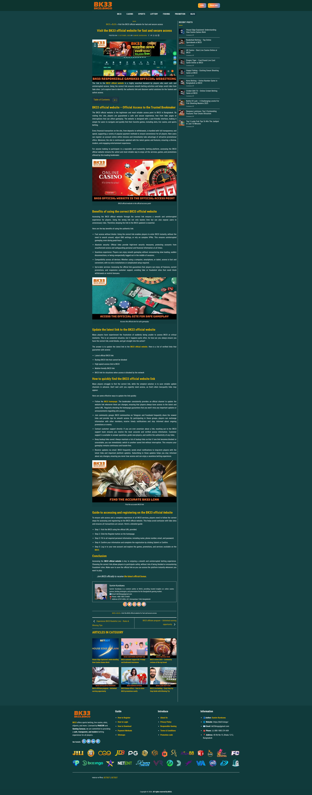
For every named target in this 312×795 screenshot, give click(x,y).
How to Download (124, 726)
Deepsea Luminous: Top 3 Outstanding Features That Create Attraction (201, 112)
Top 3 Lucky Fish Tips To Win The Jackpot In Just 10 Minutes (202, 122)
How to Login (123, 722)
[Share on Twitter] (151, 35)
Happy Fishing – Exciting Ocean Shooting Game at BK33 (202, 71)
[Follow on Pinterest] (89, 741)
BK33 (119, 14)
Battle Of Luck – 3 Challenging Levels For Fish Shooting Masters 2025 (202, 102)
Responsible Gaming (168, 726)
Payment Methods (125, 730)
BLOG (192, 14)
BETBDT (107, 777)
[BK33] (104, 5)
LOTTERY (154, 14)
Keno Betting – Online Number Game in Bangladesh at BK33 (201, 82)
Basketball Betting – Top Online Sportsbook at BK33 (198, 41)
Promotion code (166, 735)
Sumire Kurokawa (140, 35)
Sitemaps (121, 735)
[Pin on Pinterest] (156, 35)
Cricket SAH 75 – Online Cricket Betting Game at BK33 (201, 92)
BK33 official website (138, 347)
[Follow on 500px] (93, 741)
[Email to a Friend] (154, 35)
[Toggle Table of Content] (114, 100)
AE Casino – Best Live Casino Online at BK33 (201, 51)
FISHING (166, 14)
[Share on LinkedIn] (158, 35)
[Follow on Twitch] (98, 741)
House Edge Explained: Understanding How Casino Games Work (201, 31)
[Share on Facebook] (149, 35)
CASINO (130, 14)
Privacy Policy (165, 722)
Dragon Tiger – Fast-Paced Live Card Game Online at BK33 (200, 61)
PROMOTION (180, 14)
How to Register (124, 718)
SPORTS (141, 14)
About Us (164, 718)
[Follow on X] (84, 741)
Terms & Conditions (168, 730)
